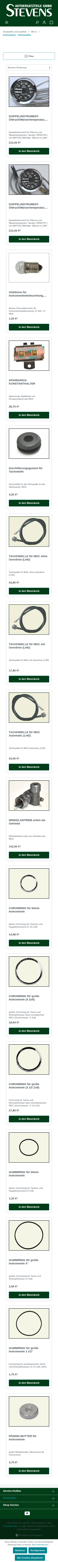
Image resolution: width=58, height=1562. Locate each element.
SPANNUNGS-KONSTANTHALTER (22, 382)
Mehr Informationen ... (41, 1545)
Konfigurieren (37, 1550)
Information (10, 1498)
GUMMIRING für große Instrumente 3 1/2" (23, 1350)
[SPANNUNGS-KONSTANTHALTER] (29, 355)
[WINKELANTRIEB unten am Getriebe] (29, 795)
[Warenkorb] (51, 22)
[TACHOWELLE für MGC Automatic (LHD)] (29, 707)
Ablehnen (20, 1550)
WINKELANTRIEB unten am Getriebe (27, 822)
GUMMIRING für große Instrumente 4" (23, 1262)
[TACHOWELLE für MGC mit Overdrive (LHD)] (29, 619)
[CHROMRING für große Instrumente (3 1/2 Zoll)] (29, 1059)
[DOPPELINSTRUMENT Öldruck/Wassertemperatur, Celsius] (29, 91)
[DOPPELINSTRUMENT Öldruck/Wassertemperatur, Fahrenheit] (29, 179)
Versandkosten (10, 1526)
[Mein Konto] (44, 22)
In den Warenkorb (29, 151)
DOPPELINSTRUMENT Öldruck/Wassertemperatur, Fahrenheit (27, 206)
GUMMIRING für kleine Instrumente (24, 1174)
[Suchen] (37, 22)
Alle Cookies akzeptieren (30, 1557)
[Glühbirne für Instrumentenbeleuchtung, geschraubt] (29, 267)
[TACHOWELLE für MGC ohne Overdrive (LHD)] (29, 531)
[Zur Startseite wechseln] (29, 10)
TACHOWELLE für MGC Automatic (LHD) (24, 734)
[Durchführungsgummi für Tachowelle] (29, 443)
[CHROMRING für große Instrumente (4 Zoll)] (29, 971)
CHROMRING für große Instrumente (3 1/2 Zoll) (24, 1086)
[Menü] (6, 22)
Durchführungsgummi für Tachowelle (26, 470)
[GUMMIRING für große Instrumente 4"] (29, 1235)
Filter (31, 56)
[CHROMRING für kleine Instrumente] (29, 883)
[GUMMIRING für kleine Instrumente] (29, 1147)
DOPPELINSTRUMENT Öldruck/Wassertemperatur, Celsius (27, 118)
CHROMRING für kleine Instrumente (24, 910)
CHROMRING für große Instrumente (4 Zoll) (24, 998)
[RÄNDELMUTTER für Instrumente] (29, 1411)
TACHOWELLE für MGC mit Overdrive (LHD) (27, 646)
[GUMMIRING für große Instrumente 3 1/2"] (29, 1323)
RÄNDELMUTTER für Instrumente (23, 1438)
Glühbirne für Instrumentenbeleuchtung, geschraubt (26, 294)
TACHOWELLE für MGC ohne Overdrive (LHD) (28, 558)
